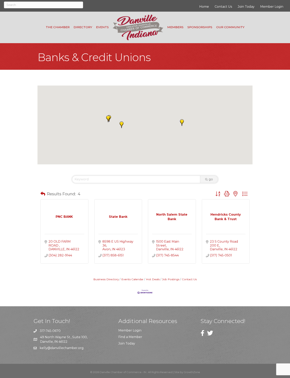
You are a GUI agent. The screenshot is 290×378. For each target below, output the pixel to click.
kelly (43, 348)
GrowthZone (192, 372)
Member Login (271, 6)
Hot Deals (153, 279)
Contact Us (223, 6)
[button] (121, 124)
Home (204, 6)
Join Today (246, 6)
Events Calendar (132, 279)
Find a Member (130, 337)
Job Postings (170, 279)
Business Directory (106, 279)
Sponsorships (199, 27)
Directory (83, 27)
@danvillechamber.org (65, 348)
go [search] (211, 179)
